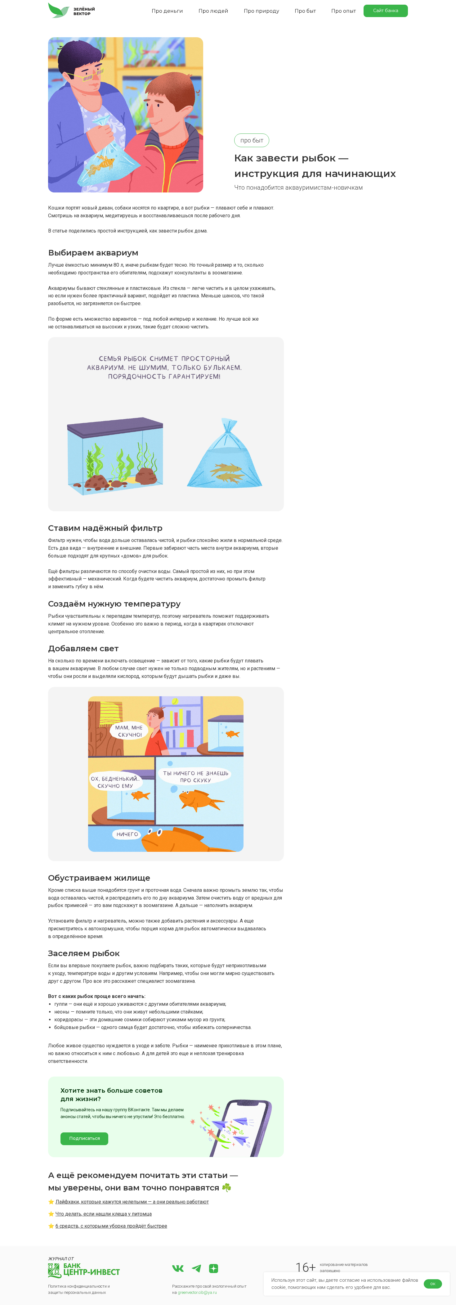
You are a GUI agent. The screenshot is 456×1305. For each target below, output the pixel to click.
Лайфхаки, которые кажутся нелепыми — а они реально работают (132, 1202)
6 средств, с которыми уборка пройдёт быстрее (111, 1226)
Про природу (261, 11)
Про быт (305, 11)
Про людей (213, 11)
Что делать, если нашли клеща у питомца (104, 1214)
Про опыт (343, 11)
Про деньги (167, 11)
